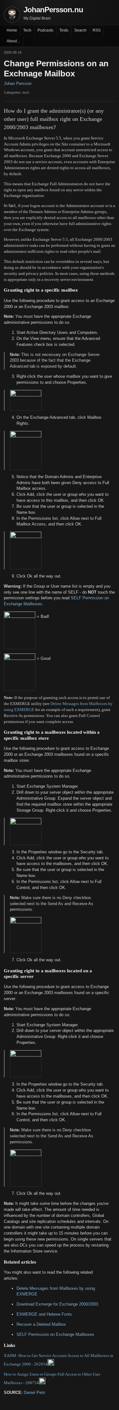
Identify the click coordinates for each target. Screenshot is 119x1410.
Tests (63, 30)
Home (12, 30)
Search (80, 30)
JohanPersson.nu (53, 9)
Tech (27, 30)
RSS (97, 30)
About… (14, 41)
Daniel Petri (34, 1392)
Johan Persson (17, 83)
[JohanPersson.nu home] (12, 15)
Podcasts (45, 30)
